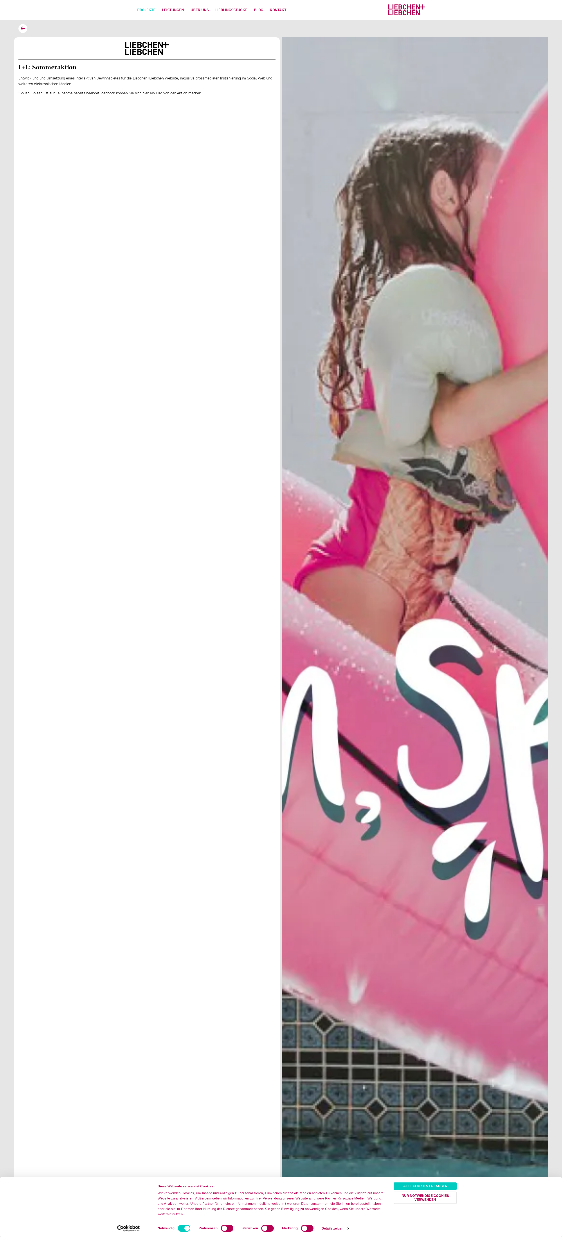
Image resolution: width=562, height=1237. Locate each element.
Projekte (146, 9)
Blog (258, 9)
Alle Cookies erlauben (425, 1186)
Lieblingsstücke (231, 9)
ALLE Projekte (22, 28)
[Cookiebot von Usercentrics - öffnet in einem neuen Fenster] (128, 1228)
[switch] (227, 1228)
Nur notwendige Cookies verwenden (425, 1197)
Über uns (200, 9)
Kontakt (278, 9)
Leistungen (173, 9)
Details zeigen (332, 1228)
